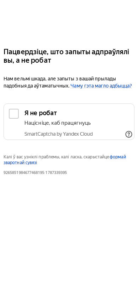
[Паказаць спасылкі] (128, 134)
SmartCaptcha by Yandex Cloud (58, 134)
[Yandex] (69, 20)
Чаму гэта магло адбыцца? (101, 86)
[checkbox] (69, 121)
